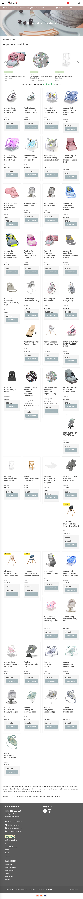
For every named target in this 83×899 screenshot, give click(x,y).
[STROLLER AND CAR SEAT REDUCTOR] (71, 465)
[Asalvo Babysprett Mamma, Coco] (31, 696)
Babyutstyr (8, 864)
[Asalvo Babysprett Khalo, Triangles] (12, 696)
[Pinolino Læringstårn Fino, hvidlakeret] (12, 465)
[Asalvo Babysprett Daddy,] (51, 651)
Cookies (7, 853)
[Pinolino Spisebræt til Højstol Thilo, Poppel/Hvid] (51, 465)
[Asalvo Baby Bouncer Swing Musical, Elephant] (51, 144)
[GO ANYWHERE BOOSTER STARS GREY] (71, 376)
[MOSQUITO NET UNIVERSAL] (71, 422)
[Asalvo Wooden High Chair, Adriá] (51, 331)
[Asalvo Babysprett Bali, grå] (31, 651)
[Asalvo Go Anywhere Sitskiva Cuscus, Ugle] (12, 287)
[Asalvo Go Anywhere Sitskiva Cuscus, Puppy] (71, 240)
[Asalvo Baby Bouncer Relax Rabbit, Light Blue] (71, 97)
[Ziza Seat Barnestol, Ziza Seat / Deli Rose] (12, 560)
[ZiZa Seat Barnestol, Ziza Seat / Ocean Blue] (31, 560)
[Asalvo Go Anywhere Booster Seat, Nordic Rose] (51, 240)
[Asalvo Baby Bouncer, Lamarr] (51, 560)
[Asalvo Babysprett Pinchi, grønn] (12, 742)
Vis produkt (12, 127)
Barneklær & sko (10, 867)
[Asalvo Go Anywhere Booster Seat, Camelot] (71, 192)
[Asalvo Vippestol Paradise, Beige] (31, 331)
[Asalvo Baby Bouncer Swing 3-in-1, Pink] (12, 651)
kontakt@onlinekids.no (12, 816)
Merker (7, 879)
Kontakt (7, 856)
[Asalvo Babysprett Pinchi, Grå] (71, 696)
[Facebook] (45, 811)
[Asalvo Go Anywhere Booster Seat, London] (31, 240)
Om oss (7, 844)
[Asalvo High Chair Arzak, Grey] (31, 287)
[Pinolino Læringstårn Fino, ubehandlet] (31, 465)
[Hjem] (13, 2)
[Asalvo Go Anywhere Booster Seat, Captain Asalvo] (12, 240)
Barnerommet (9, 870)
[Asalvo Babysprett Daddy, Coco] (71, 651)
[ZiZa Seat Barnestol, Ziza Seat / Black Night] (71, 510)
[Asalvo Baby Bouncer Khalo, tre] (71, 605)
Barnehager (9, 876)
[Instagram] (49, 811)
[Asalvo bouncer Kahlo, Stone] (51, 192)
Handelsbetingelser (11, 847)
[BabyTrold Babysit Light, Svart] (12, 376)
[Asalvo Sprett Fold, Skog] (71, 287)
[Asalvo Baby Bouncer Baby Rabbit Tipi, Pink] (51, 605)
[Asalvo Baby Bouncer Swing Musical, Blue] (31, 144)
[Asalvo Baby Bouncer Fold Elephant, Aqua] (31, 97)
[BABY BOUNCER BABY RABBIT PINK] (71, 331)
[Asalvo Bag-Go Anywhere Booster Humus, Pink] (71, 144)
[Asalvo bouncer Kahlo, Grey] (31, 192)
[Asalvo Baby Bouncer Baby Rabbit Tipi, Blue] (71, 560)
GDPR (7, 850)
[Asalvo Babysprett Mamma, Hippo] (51, 696)
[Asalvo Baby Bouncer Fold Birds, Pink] (12, 97)
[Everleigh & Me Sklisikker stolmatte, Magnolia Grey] (51, 376)
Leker (7, 873)
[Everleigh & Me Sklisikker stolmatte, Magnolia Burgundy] (31, 376)
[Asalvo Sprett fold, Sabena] (51, 287)
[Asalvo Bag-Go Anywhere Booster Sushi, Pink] (12, 192)
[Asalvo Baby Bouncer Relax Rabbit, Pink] (12, 144)
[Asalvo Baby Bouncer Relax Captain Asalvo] (51, 97)
